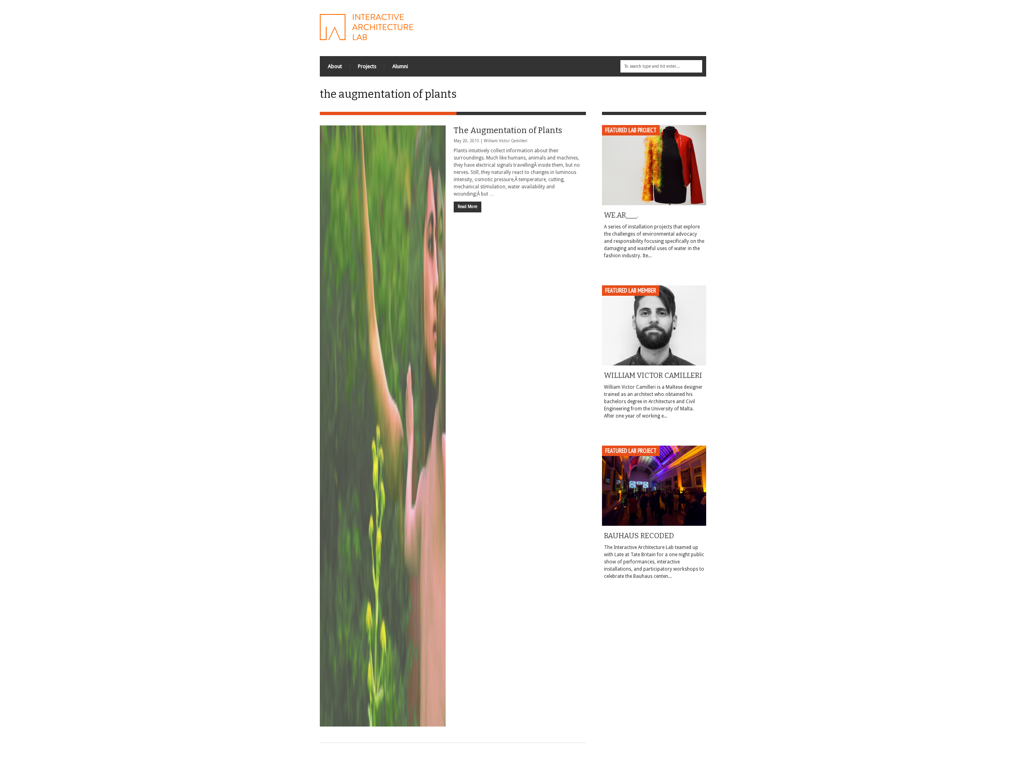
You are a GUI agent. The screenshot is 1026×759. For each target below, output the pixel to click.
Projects (367, 66)
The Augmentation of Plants (508, 130)
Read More (467, 206)
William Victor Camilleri (505, 141)
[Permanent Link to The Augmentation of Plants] (383, 426)
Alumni (400, 66)
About (335, 66)
